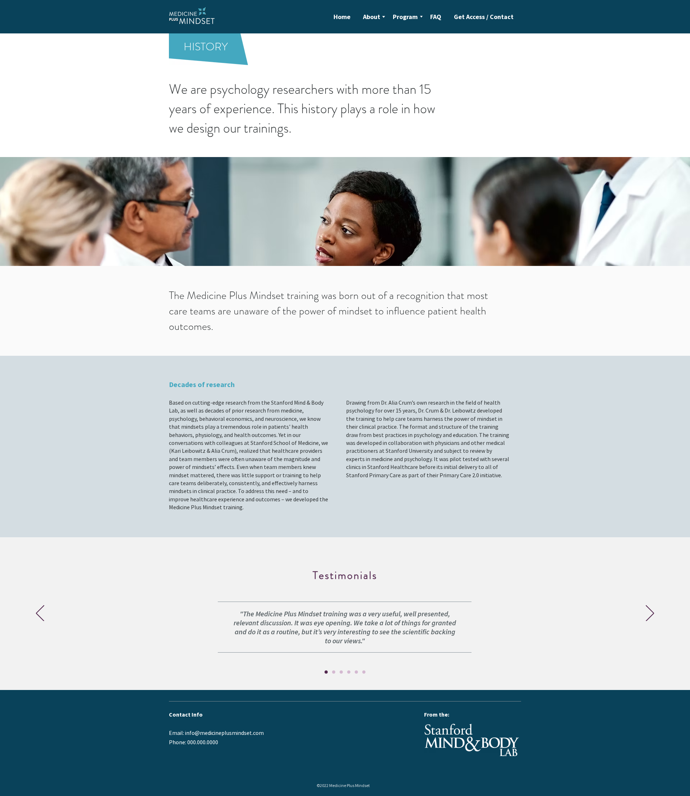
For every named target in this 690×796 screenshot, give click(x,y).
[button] (371, 16)
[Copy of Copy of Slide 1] (348, 672)
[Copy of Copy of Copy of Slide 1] (356, 672)
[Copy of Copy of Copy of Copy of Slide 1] (363, 672)
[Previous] (40, 613)
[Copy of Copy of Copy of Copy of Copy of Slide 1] (326, 672)
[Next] (650, 613)
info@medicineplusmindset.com (224, 732)
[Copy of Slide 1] (341, 672)
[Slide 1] (333, 672)
